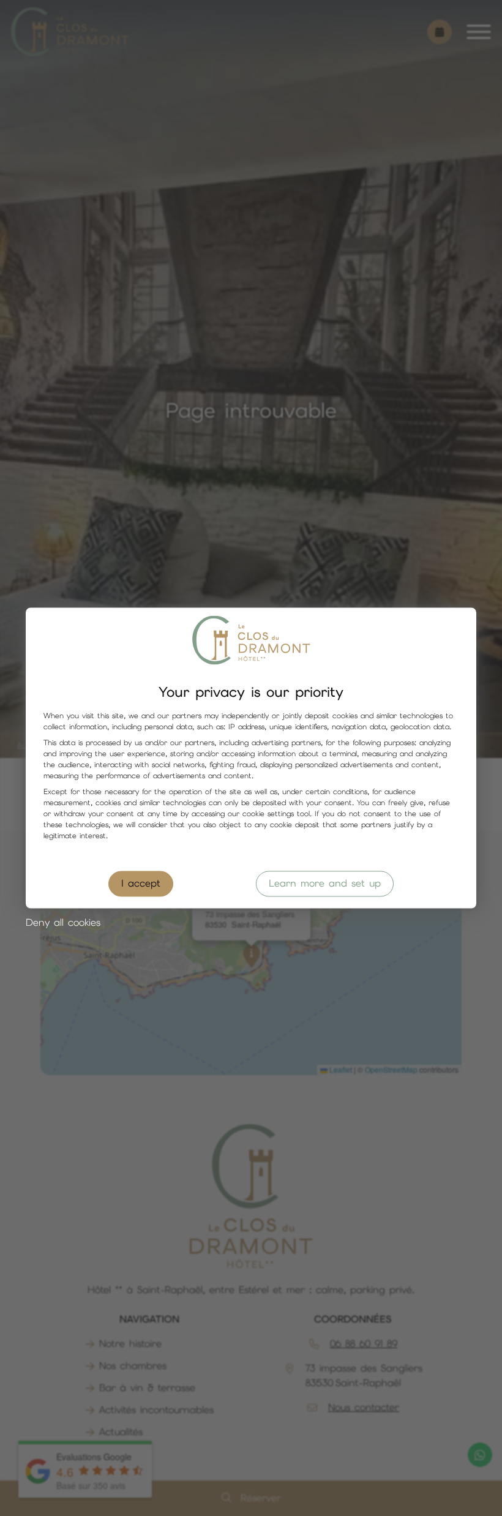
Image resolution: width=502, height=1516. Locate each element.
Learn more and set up (325, 883)
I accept (140, 883)
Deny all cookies (63, 923)
